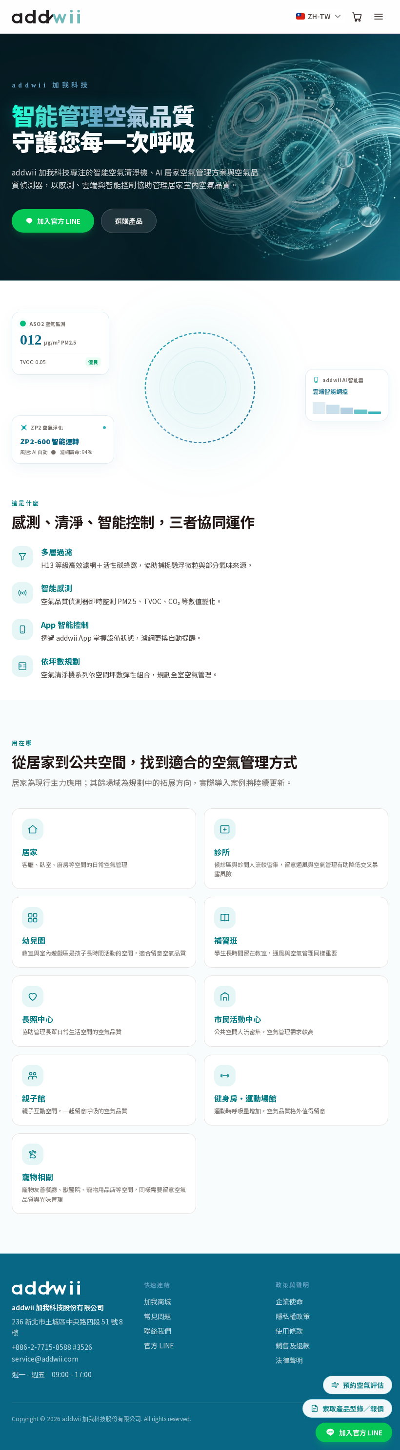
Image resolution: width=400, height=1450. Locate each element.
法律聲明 (289, 1360)
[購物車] (357, 16)
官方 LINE (159, 1345)
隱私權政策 (293, 1316)
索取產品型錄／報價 (353, 1408)
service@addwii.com (45, 1358)
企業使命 (289, 1301)
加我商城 (157, 1301)
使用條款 (289, 1331)
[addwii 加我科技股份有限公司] (46, 16)
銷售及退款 (293, 1345)
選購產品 (128, 221)
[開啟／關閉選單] (378, 16)
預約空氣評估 (363, 1385)
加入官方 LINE (58, 221)
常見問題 (157, 1316)
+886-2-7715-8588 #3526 (52, 1347)
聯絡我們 (157, 1331)
